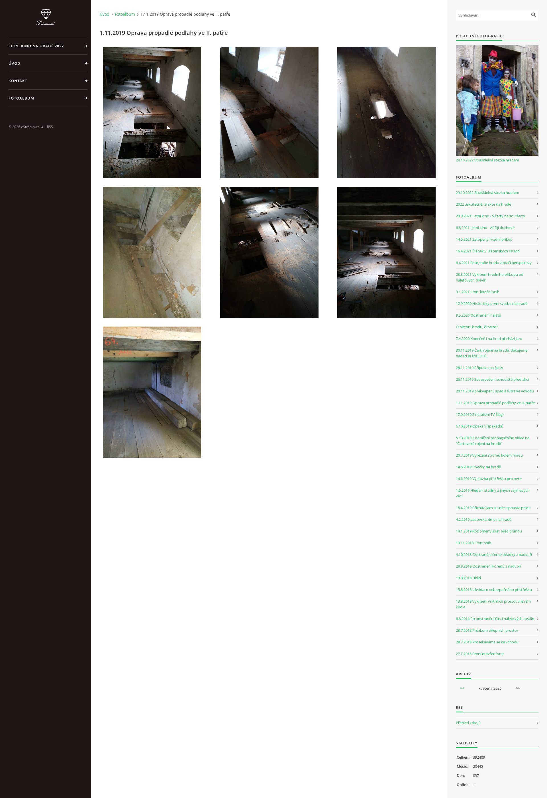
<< (462, 688)
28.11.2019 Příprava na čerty (479, 367)
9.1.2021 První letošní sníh (477, 291)
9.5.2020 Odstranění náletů (478, 315)
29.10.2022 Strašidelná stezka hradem (487, 160)
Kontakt (18, 80)
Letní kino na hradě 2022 (36, 45)
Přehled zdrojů (468, 722)
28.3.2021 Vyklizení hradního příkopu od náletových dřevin (489, 277)
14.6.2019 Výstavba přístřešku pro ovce (489, 478)
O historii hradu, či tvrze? (477, 326)
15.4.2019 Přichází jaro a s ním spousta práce (493, 507)
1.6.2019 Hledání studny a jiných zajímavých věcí (493, 493)
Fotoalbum (21, 98)
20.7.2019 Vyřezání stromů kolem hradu (489, 455)
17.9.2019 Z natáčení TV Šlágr (480, 414)
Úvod (15, 63)
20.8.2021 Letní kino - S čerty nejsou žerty (490, 215)
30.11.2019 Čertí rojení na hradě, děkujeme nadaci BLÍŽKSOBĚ (491, 353)
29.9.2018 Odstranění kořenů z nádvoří (488, 566)
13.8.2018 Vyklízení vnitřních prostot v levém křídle (493, 604)
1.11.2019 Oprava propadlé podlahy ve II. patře (495, 402)
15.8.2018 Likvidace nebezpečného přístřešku (494, 589)
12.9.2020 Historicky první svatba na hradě (491, 303)
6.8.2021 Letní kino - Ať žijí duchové (485, 227)
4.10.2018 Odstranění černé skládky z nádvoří (494, 554)
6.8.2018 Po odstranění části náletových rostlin (495, 618)
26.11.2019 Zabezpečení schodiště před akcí (492, 379)
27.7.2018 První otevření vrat (480, 653)
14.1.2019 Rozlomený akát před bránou (489, 531)
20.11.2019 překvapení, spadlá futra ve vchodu (495, 391)
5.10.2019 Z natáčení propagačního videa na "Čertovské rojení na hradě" (492, 440)
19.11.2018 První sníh (473, 542)
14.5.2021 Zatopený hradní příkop (484, 239)
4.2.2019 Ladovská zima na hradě (483, 519)
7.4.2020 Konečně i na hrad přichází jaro (489, 338)
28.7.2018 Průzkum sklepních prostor (487, 630)
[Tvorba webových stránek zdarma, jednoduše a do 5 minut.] (42, 127)
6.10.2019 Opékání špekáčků (479, 426)
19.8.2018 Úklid (468, 577)
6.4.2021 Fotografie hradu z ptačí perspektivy (494, 262)
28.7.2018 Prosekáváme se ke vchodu (487, 642)
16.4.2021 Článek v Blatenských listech (488, 251)
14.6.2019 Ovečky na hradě (478, 466)
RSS (50, 126)
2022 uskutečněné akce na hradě (483, 204)
